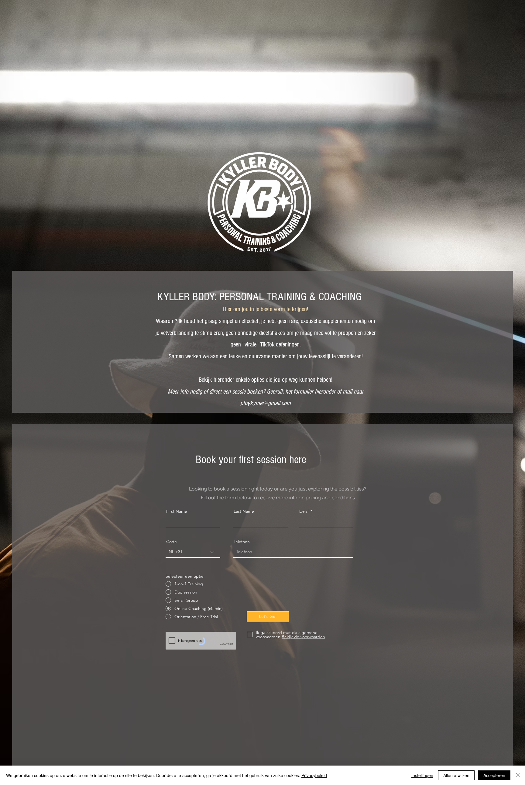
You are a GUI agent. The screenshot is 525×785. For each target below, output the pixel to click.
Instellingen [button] (422, 775)
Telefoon (242, 541)
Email (304, 511)
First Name (176, 511)
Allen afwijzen (456, 775)
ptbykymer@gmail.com (265, 403)
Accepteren (494, 775)
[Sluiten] (517, 775)
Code (171, 541)
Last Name (244, 511)
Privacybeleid (314, 775)
